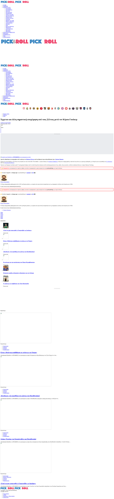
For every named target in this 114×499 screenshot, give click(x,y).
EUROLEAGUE (6, 7)
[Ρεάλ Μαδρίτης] (27, 108)
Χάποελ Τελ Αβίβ (9, 14)
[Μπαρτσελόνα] (48, 108)
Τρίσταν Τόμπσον (59, 159)
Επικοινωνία (5, 497)
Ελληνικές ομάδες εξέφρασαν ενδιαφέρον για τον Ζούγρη (18, 273)
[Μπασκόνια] (80, 108)
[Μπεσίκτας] (90, 108)
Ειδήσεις (5, 115)
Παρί (7, 25)
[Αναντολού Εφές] (84, 108)
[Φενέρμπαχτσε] (34, 108)
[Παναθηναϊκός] (37, 108)
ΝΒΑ (4, 35)
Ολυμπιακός (8, 8)
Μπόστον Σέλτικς (30, 159)
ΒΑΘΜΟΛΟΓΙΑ (6, 34)
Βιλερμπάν (8, 30)
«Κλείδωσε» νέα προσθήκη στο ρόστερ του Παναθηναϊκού (19, 251)
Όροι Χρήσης (6, 493)
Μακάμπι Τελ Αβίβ (10, 20)
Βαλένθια (8, 11)
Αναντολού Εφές (9, 28)
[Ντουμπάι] (55, 108)
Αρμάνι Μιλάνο (9, 22)
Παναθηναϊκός (9, 13)
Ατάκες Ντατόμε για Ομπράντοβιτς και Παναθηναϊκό (18, 439)
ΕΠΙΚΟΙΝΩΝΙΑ (6, 37)
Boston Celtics (6, 113)
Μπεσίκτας (8, 31)
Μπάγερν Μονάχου (10, 21)
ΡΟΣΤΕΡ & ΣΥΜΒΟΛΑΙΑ (9, 32)
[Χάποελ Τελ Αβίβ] (41, 108)
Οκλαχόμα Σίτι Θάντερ (9, 162)
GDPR (4, 495)
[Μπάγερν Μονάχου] (62, 108)
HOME (4, 5)
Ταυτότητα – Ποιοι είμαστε (9, 496)
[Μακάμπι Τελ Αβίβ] (58, 108)
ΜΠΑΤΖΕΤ (5, 33)
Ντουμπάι (8, 19)
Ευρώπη (5, 348)
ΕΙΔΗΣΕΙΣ (5, 6)
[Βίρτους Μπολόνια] (77, 108)
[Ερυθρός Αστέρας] (52, 108)
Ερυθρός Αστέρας (9, 18)
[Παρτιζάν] (70, 108)
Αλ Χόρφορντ (109, 161)
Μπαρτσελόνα (9, 16)
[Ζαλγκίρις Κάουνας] (45, 108)
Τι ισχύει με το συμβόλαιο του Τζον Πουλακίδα (16, 283)
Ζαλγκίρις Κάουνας (10, 15)
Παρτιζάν (8, 24)
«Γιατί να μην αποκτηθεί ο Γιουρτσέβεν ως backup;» (17, 230)
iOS (33, 172)
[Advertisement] (57, 54)
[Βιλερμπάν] (87, 108)
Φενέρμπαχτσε (9, 12)
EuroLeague (5, 346)
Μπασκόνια (8, 27)
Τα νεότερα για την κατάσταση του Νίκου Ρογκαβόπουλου (19, 262)
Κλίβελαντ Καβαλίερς (53, 161)
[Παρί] (73, 108)
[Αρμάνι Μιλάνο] (66, 108)
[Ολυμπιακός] (24, 108)
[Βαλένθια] (30, 108)
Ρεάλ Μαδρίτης (9, 9)
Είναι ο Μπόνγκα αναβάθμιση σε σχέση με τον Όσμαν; (17, 241)
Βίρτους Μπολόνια (10, 26)
